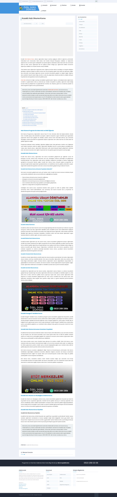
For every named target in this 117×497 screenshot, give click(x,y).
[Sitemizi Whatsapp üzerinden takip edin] (93, 1)
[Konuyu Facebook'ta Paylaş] (67, 23)
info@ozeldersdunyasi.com (37, 1)
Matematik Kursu (22, 485)
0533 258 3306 (50, 1)
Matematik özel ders (53, 89)
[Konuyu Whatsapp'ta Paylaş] (71, 23)
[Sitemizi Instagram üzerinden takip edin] (91, 1)
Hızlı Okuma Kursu (27, 23)
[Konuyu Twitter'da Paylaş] (69, 23)
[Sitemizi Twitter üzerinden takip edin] (90, 1)
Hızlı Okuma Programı (23, 488)
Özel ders (23, 80)
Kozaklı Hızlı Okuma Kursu (32, 445)
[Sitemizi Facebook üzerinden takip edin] (88, 1)
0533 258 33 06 (91, 463)
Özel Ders (21, 487)
